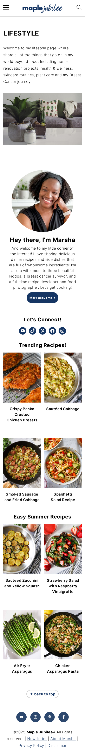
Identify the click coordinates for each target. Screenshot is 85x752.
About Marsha (63, 739)
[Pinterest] (49, 717)
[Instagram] (35, 717)
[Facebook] (63, 717)
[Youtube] (21, 717)
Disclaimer (57, 745)
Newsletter (37, 739)
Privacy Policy (31, 745)
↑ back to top (42, 694)
